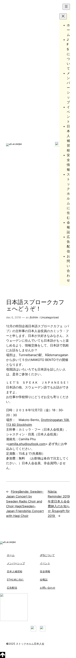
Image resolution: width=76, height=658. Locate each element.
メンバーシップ (16, 563)
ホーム (11, 555)
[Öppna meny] (66, 7)
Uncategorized (49, 317)
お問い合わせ (47, 587)
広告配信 (12, 587)
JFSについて (47, 555)
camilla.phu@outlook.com (27, 444)
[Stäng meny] (63, 16)
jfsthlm (34, 317)
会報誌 (44, 579)
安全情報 (45, 571)
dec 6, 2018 (13, 317)
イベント (45, 563)
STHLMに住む (15, 579)
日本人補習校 (14, 571)
